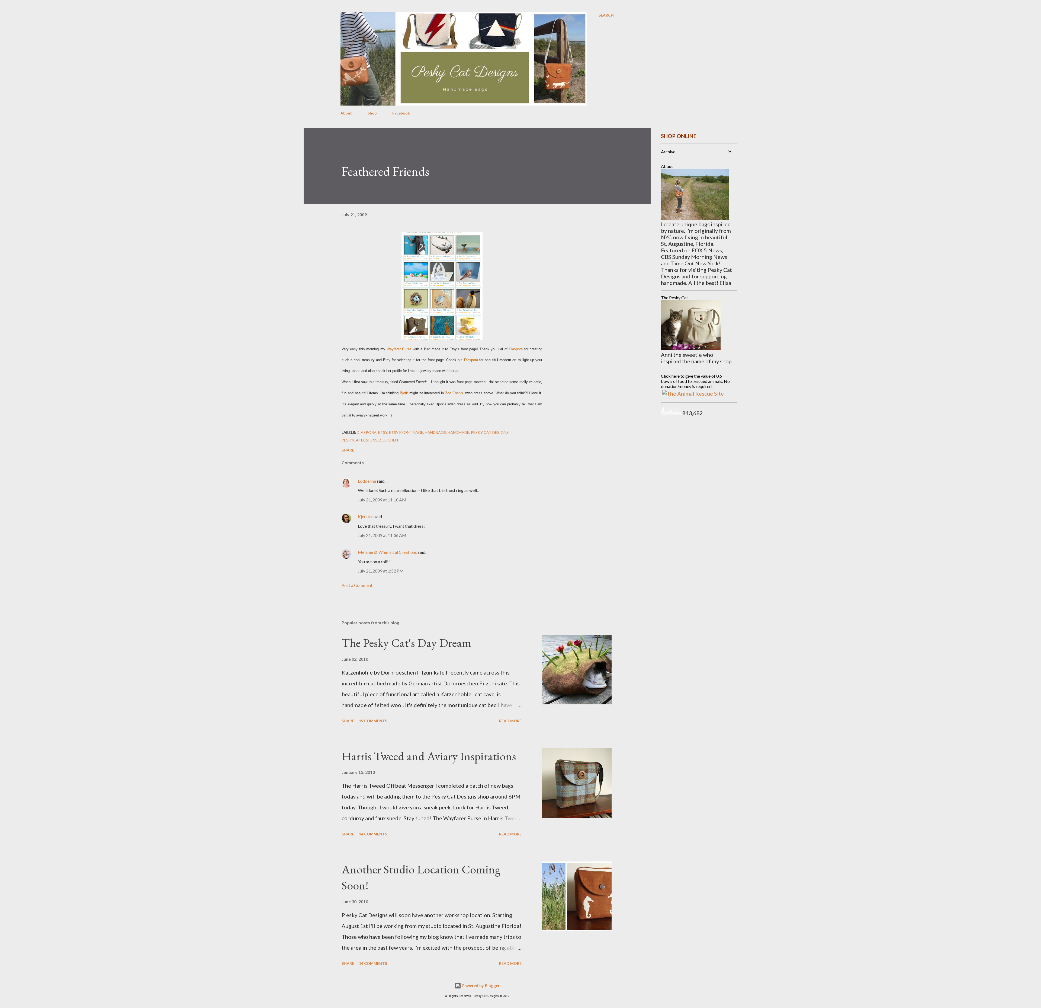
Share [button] (348, 450)
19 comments (373, 720)
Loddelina (367, 481)
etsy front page (406, 432)
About (346, 113)
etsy (382, 432)
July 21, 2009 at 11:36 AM (382, 535)
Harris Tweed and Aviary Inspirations (429, 756)
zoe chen (388, 440)
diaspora (367, 432)
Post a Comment (357, 585)
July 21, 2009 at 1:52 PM (381, 570)
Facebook (401, 113)
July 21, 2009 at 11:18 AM (382, 499)
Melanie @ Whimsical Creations (387, 552)
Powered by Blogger (480, 985)
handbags (435, 432)
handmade (458, 432)
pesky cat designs (490, 432)
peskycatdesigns (359, 440)
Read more (510, 720)
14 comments (373, 834)
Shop (372, 113)
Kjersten (366, 516)
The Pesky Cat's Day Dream (406, 642)
